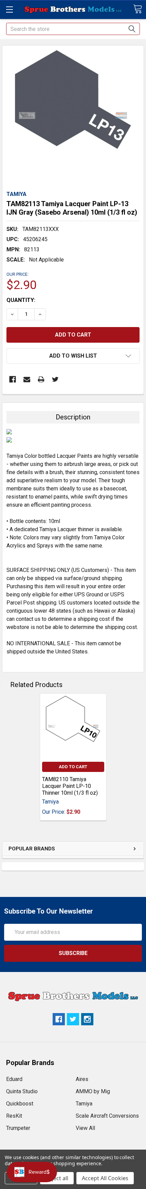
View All (85, 1128)
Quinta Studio (22, 1091)
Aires (82, 1079)
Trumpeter (18, 1128)
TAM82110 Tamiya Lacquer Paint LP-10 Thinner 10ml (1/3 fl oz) (70, 786)
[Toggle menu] (9, 9)
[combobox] (73, 29)
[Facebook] (12, 379)
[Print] (41, 379)
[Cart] (137, 9)
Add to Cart (73, 766)
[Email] (27, 379)
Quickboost (19, 1103)
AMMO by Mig (93, 1091)
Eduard (14, 1079)
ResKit (14, 1116)
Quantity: (20, 300)
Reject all (56, 1178)
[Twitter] (55, 379)
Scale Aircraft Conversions (107, 1116)
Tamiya (84, 1103)
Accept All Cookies (105, 1178)
